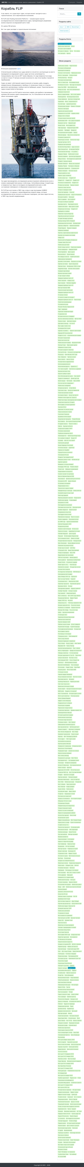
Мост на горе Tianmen (63, 579)
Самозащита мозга (73, 204)
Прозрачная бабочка (63, 598)
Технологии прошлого (64, 827)
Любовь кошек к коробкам (65, 896)
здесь (19, 68)
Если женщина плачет (64, 538)
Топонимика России (63, 454)
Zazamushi (70, 1097)
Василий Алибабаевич (64, 665)
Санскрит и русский (63, 965)
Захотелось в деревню (75, 369)
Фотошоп (72, 879)
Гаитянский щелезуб (63, 443)
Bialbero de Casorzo (73, 946)
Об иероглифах (76, 1089)
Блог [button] (61, 27)
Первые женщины (62, 170)
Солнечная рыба (75, 827)
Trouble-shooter (62, 1097)
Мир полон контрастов (73, 135)
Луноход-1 (61, 662)
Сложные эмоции (62, 447)
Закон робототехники (72, 1049)
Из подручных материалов (65, 571)
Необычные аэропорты (64, 1027)
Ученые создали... (62, 729)
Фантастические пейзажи (64, 753)
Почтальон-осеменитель (64, 182)
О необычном (61, 972)
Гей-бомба (69, 380)
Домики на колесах (73, 750)
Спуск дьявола (62, 559)
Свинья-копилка (74, 980)
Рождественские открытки (65, 540)
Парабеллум (70, 1008)
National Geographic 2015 (64, 524)
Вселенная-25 (71, 851)
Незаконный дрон (71, 593)
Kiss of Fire (69, 1020)
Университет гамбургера (64, 746)
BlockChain (75, 27)
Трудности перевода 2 (64, 378)
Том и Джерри (75, 665)
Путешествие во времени (64, 1089)
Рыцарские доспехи (63, 526)
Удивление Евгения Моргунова (66, 617)
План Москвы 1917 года (71, 354)
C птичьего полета (63, 672)
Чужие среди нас (76, 1113)
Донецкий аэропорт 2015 (64, 908)
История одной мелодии (73, 1123)
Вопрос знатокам (62, 851)
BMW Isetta (61, 691)
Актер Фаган (72, 388)
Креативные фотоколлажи (65, 223)
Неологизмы (77, 299)
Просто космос (75, 517)
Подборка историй (73, 848)
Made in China (61, 987)
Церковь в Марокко (63, 225)
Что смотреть (61, 53)
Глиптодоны (61, 953)
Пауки (71, 1006)
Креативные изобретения (73, 559)
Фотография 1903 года (64, 934)
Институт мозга (77, 676)
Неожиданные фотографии (65, 574)
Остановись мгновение (64, 483)
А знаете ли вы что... (63, 824)
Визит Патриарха (74, 1140)
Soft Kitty (72, 548)
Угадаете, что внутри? (70, 691)
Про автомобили (62, 834)
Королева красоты (63, 679)
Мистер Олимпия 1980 (64, 287)
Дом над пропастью (63, 727)
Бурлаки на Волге (67, 426)
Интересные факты (63, 388)
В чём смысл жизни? (63, 548)
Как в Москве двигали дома (65, 376)
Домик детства (75, 378)
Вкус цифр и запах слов (64, 326)
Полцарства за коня (75, 567)
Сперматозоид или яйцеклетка (66, 805)
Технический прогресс (64, 1101)
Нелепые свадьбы (71, 283)
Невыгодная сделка (72, 345)
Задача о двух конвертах (64, 175)
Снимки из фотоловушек (64, 528)
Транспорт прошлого (63, 583)
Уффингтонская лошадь (64, 1094)
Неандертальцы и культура (65, 490)
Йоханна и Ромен (62, 1149)
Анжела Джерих (62, 889)
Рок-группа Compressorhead (73, 421)
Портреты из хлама (76, 261)
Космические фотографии (74, 335)
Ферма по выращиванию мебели (66, 813)
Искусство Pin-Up (62, 894)
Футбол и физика (76, 944)
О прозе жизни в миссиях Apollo (66, 118)
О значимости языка (63, 913)
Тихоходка (61, 762)
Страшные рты (75, 168)
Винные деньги (73, 557)
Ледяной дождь (62, 946)
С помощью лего (62, 614)
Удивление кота (62, 1109)
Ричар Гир (60, 975)
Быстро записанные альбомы (66, 318)
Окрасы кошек (62, 321)
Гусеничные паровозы (63, 710)
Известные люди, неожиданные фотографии (69, 400)
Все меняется (73, 937)
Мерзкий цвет (72, 123)
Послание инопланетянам (64, 80)
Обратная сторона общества (65, 213)
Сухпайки (60, 440)
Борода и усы (74, 999)
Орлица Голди (62, 345)
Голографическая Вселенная (65, 629)
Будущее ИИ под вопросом (65, 333)
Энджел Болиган (75, 607)
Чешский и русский (72, 1042)
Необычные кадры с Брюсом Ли (66, 906)
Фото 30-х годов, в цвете (73, 872)
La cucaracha (61, 1118)
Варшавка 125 (61, 645)
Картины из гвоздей (69, 774)
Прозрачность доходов (64, 758)
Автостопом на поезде (64, 1044)
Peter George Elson (63, 149)
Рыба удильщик (62, 1070)
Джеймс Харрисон (63, 509)
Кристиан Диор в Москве (64, 982)
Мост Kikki (60, 781)
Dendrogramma (62, 96)
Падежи (74, 970)
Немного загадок (62, 968)
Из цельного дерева (71, 562)
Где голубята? (71, 199)
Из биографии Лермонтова (71, 536)
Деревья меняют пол (76, 710)
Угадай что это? (62, 335)
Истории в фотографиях (64, 48)
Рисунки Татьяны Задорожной (66, 306)
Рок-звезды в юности (63, 256)
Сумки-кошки (74, 734)
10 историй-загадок (76, 798)
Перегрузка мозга (76, 73)
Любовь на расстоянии (64, 624)
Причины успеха (62, 1058)
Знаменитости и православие (66, 877)
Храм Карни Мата (62, 1018)
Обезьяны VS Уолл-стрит (64, 801)
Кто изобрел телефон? (64, 438)
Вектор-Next (78, 318)
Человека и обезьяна (73, 166)
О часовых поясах (63, 295)
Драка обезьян (72, 481)
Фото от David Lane (63, 82)
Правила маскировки (63, 1092)
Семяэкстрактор (71, 996)
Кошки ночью (61, 125)
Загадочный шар (75, 934)
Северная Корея (73, 249)
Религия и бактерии (63, 108)
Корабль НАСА (75, 113)
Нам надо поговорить (75, 84)
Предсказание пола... (63, 485)
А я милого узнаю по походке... (66, 297)
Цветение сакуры (71, 321)
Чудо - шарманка (62, 309)
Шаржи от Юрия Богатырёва (65, 841)
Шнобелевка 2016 (62, 120)
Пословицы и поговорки (64, 633)
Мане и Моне (72, 791)
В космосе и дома (63, 856)
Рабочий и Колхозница (69, 1142)
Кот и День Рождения (74, 120)
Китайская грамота (76, 1082)
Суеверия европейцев (63, 271)
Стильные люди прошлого (65, 719)
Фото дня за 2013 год (63, 1087)
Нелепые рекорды (63, 832)
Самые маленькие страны (65, 411)
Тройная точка (68, 920)
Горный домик (62, 669)
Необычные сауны (69, 781)
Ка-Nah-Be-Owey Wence (64, 147)
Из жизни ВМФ (62, 1156)
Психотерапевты (62, 252)
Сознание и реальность (64, 137)
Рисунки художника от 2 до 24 (66, 655)
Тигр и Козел (61, 643)
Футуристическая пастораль (74, 688)
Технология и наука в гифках (65, 488)
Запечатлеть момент (63, 567)
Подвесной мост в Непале (65, 703)
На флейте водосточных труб (66, 493)
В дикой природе (75, 626)
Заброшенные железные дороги (66, 724)
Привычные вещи (62, 956)
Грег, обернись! (62, 357)
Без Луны (60, 858)
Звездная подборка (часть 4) (65, 278)
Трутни (68, 987)
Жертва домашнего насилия (65, 497)
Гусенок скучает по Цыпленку (66, 474)
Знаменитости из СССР (64, 113)
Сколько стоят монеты (64, 73)
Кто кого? (72, 323)
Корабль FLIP (71, 968)
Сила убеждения (69, 975)
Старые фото (77, 497)
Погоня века (61, 667)
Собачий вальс (73, 1025)
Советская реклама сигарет (65, 392)
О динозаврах (73, 500)
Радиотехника (73, 65)
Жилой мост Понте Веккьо (65, 748)
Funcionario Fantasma (63, 414)
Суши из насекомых (75, 822)
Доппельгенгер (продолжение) (66, 989)
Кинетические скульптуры (65, 717)
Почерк (71, 992)
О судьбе (60, 1130)
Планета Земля (74, 466)
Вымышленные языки (63, 977)
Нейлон (60, 426)
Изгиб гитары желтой (64, 247)
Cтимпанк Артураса (63, 867)
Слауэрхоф (78, 781)
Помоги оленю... (73, 423)
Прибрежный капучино (64, 194)
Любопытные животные (64, 619)
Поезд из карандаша (63, 552)
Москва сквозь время (73, 268)
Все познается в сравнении (65, 915)
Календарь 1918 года (63, 466)
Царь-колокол (75, 147)
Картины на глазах (63, 263)
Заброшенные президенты (65, 259)
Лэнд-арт (60, 536)
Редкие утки (73, 1078)
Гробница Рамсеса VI (63, 681)
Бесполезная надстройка (64, 1128)
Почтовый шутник (62, 958)
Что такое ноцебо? (63, 369)
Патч (59, 951)
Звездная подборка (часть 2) (65, 292)
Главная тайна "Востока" (64, 242)
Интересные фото (76, 746)
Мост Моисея (61, 786)
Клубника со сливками (64, 607)
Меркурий (69, 875)
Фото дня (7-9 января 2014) (65, 1068)
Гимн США (76, 1032)
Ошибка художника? (63, 1078)
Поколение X (61, 478)
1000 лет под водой (63, 557)
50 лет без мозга (75, 770)
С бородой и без (62, 550)
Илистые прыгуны (76, 1044)
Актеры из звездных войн (64, 189)
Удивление (61, 101)
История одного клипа (75, 693)
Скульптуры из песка (63, 139)
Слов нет (71, 192)
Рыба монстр (69, 789)
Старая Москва (76, 419)
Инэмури (60, 1111)
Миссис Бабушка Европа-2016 (66, 476)
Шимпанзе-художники (70, 1111)
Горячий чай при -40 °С (64, 142)
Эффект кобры (74, 1092)
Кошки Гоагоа (61, 562)
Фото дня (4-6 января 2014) (65, 1075)
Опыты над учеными (63, 638)
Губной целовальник (63, 980)
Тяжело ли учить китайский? (65, 810)
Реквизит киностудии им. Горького (67, 397)
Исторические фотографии (65, 132)
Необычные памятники (64, 46)
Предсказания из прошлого (65, 471)
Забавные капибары (63, 230)
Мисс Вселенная (62, 543)
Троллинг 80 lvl (62, 407)
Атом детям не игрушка (64, 884)
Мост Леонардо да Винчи (70, 736)
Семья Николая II (77, 951)
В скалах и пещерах (71, 953)
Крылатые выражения (68, 612)
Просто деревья (62, 199)
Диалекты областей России (65, 891)
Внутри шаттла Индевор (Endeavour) (67, 240)
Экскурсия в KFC (62, 481)
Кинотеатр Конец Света (64, 930)
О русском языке (75, 605)
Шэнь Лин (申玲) (62, 87)
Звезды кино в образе (64, 115)
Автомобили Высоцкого (64, 970)
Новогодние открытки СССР (65, 1030)
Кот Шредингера (62, 1073)
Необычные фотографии (64, 342)
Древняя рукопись (71, 104)
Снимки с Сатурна (75, 106)
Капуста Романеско (76, 194)
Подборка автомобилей (64, 144)
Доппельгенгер (62, 1008)
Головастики (77, 629)
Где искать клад (62, 390)
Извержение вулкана (63, 1006)
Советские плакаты (76, 247)
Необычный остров (73, 154)
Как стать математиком (73, 89)
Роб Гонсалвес (62, 872)
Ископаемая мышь (74, 82)
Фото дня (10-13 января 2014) (66, 1063)
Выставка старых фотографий (66, 1144)
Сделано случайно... (63, 330)
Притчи (68, 53)
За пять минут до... (63, 178)
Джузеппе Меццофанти (64, 1082)
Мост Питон (74, 758)
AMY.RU (4, 2)
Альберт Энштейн (62, 591)
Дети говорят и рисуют (73, 1125)
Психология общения (63, 999)
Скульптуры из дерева (64, 705)
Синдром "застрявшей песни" (65, 457)
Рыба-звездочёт (73, 636)
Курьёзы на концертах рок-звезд (66, 235)
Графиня (72, 965)
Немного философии (75, 330)
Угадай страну (69, 667)
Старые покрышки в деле (64, 808)
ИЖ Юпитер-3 (77, 571)
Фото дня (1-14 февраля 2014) (66, 1054)
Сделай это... (74, 366)
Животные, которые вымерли (66, 925)
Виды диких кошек (74, 206)
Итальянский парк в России (65, 1147)
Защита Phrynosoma (63, 1116)
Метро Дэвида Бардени (64, 698)
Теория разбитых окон (64, 173)
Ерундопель (61, 846)
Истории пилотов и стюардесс (66, 316)
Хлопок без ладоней (63, 815)
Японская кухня (77, 507)
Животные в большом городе (66, 686)
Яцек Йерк (77, 667)
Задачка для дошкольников (65, 111)
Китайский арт (75, 459)
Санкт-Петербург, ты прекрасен (66, 1152)
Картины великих (62, 777)
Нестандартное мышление (65, 505)
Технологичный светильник (65, 290)
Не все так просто (73, 395)
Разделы (79, 2)
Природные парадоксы (64, 168)
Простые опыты (62, 922)
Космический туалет (63, 817)
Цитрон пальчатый (63, 657)
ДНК (64, 887)
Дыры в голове (75, 1101)
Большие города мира (64, 337)
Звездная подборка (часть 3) (65, 285)
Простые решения (63, 992)
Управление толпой (70, 793)
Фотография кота (70, 125)
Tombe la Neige (73, 1120)
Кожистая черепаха (63, 192)
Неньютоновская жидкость (65, 941)
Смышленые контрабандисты (66, 1080)
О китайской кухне (63, 304)
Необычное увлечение (64, 910)
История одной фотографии (65, 715)
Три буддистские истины (64, 514)
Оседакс (60, 774)
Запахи (75, 132)
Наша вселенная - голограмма (66, 839)
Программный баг (73, 956)
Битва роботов (77, 490)
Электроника (64, 31)
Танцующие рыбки (63, 1099)
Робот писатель (62, 280)
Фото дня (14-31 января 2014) (66, 1056)
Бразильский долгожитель (73, 478)
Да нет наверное (75, 624)
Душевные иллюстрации (64, 416)
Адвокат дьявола (62, 462)
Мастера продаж (62, 1013)
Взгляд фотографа (63, 1025)
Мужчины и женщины (74, 729)
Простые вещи (71, 1058)
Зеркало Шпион (73, 882)
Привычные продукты (75, 863)
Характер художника (63, 937)
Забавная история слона (64, 347)
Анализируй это (62, 435)
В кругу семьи (69, 643)
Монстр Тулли (70, 359)
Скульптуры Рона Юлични (65, 963)
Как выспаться (62, 254)
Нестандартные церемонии (74, 158)
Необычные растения (63, 244)
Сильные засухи (73, 170)
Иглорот (70, 77)
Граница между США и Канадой (66, 221)
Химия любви (74, 994)
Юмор (72, 46)
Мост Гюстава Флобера (75, 772)
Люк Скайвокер (62, 844)
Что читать (77, 51)
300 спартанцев (73, 829)
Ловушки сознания (63, 1023)
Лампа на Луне (71, 844)
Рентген (76, 865)
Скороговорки (70, 254)
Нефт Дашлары (62, 127)
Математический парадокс (74, 1061)
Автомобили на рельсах (64, 741)
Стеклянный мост (62, 581)
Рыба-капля (61, 865)
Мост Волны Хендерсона (64, 731)
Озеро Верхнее (62, 1061)
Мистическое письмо (74, 856)
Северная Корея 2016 (72, 127)
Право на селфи (75, 538)
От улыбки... (75, 151)
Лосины (70, 586)
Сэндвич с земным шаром (65, 161)
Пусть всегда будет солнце (65, 1032)
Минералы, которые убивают (65, 464)
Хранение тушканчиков (64, 734)
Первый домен (62, 1123)
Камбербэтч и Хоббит (63, 211)
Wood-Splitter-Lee (72, 87)
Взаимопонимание (74, 225)
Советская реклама (63, 1015)
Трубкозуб (74, 1094)
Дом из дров (72, 533)
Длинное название (63, 156)
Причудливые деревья (64, 588)
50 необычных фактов (75, 1001)
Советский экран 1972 (73, 949)
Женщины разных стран (64, 459)
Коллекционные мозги (73, 96)
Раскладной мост (62, 760)
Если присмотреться (75, 765)
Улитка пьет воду (74, 139)
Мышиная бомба (76, 342)
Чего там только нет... (64, 684)
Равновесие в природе (64, 517)
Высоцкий (74, 1011)
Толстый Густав (62, 352)
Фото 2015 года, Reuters (74, 595)
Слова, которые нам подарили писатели (68, 1106)
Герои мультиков (71, 784)
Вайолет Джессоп (71, 972)
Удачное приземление (72, 521)
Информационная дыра (64, 984)
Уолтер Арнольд (62, 77)
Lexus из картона (75, 779)
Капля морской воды (75, 1104)
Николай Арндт (62, 949)
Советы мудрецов (63, 519)
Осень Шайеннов (62, 99)
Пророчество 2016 (73, 581)
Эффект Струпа (72, 853)
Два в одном (71, 252)
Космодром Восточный (64, 328)
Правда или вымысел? (75, 650)
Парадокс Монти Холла (64, 1113)
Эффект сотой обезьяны (64, 700)
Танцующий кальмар (63, 1104)
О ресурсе (71, 2)
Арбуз (59, 612)
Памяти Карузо (74, 1116)
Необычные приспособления (73, 887)
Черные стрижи (74, 185)
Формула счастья (62, 123)
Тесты (71, 51)
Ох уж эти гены (74, 610)
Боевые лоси (71, 280)
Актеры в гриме (72, 591)
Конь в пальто (61, 359)
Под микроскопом (73, 519)
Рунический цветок (75, 583)
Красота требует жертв (64, 373)
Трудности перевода (69, 1004)
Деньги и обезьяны (63, 1001)
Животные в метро (63, 863)
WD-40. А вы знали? (69, 440)
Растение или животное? (64, 796)
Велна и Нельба (77, 1020)
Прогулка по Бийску (63, 1135)
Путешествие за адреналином (66, 361)
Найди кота (61, 237)
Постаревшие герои (73, 760)
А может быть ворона (64, 569)
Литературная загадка (64, 106)
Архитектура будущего (75, 156)
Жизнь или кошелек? (74, 163)
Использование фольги (64, 364)
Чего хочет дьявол (75, 94)
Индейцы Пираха (62, 166)
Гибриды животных (63, 653)
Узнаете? (73, 579)
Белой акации (61, 380)
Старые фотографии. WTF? (65, 428)
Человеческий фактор (64, 1035)
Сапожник (75, 1128)
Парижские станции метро (65, 707)
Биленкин (71, 679)
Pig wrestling (61, 1037)
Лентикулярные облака (71, 662)
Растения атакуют (74, 1015)
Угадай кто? (72, 178)
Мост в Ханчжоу (62, 595)
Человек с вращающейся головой (67, 927)
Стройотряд (67, 858)
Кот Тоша (79, 1111)
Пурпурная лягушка (74, 1023)
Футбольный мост (74, 727)
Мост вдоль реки (70, 739)
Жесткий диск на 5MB (64, 918)
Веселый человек (75, 918)
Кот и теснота (77, 1097)
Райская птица (62, 266)
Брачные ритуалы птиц (64, 371)
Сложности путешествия (74, 352)
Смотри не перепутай (73, 390)
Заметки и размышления (64, 44)
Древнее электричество (64, 1011)
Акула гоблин (61, 789)
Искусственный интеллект (65, 676)
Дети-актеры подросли (64, 901)
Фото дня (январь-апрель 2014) (66, 1039)
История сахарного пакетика (65, 349)
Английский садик (63, 791)
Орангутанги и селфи (63, 822)
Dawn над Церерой (63, 495)
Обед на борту (62, 158)
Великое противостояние (64, 273)
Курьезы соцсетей (63, 1046)
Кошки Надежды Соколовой (65, 445)
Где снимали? (61, 593)
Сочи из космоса (62, 1051)
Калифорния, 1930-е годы (73, 266)
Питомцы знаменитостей (74, 602)
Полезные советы (62, 722)
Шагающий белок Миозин (65, 712)
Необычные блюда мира (74, 435)
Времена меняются (63, 836)
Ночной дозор (72, 1018)
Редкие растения (74, 681)
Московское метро (63, 829)
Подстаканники (75, 977)
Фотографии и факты (63, 631)
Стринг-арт (61, 469)
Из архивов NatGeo (74, 149)
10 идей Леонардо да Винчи (65, 218)
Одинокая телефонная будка (65, 311)
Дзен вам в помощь (63, 323)
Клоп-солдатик (62, 1042)
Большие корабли (63, 197)
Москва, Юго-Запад (63, 610)
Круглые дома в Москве (64, 743)
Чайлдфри (67, 130)
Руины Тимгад (70, 645)
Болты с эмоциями (63, 75)
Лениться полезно (62, 531)
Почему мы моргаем (63, 185)
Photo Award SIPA (71, 669)
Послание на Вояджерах (64, 68)
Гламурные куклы (63, 636)
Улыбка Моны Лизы (63, 1154)
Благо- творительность (71, 101)
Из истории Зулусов (63, 932)
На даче (60, 1142)
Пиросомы (78, 655)
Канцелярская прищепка (64, 419)
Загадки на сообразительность (66, 860)
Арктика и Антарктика (74, 99)
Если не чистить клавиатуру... (66, 383)
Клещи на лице (62, 89)
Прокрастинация (72, 777)
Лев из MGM (76, 380)
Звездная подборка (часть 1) (65, 299)
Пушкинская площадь (63, 626)
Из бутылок (75, 528)
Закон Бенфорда (75, 1035)
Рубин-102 (61, 920)
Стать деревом (62, 875)
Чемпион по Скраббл (63, 450)
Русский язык (61, 104)
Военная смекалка (63, 163)
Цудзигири (71, 447)
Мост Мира (75, 731)
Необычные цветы (76, 884)
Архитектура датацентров (65, 648)
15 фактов (60, 793)
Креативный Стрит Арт (75, 958)
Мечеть (70, 1013)
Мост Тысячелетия (63, 693)
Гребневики (61, 870)
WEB (68, 27)
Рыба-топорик (62, 767)
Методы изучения (72, 834)
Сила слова (73, 815)
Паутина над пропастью (64, 903)
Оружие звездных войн (64, 622)
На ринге (70, 600)
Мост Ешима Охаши (76, 820)
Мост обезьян (61, 784)
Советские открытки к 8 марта (66, 402)
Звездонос (73, 130)
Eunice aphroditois (73, 1046)
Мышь (59, 887)
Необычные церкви (63, 500)
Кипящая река (76, 223)
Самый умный (72, 509)
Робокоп (60, 1004)
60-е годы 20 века (66, 951)
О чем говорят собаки (64, 275)
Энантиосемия (62, 1125)
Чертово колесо (71, 357)
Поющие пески (77, 540)
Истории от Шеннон (63, 51)
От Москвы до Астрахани (64, 939)
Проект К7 (73, 438)
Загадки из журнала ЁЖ (64, 944)
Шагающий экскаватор (64, 70)
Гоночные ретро (75, 696)
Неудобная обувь (62, 268)
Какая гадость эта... (63, 564)
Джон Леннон (61, 1020)
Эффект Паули (73, 598)
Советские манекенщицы (64, 302)
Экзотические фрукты (64, 366)
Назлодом (71, 197)
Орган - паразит (72, 1109)
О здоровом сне (62, 314)
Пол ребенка (73, 1154)
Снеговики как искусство (64, 507)
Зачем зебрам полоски (74, 543)
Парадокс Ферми (62, 154)
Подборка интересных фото (65, 433)
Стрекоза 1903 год (63, 772)
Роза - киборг (76, 648)
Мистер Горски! (62, 848)
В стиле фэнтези (74, 653)
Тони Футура (73, 564)
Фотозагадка (75, 984)
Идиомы (60, 736)
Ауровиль (60, 130)
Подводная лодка (62, 750)
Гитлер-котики (73, 75)
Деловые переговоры (63, 779)
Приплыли (74, 576)
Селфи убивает (70, 786)
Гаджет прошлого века (64, 994)
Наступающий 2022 (63, 660)
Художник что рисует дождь (65, 409)
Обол (78, 1018)
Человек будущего (63, 533)
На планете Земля (63, 395)
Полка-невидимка (63, 249)
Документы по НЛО (63, 502)
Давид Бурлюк (62, 1049)
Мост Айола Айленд (63, 755)
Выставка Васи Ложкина (64, 1066)
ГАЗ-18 (75, 896)
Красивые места (62, 204)
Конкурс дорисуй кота (64, 605)
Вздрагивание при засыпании (65, 555)
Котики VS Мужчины (63, 765)
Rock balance (61, 421)
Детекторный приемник (64, 1137)
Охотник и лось (73, 657)
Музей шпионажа (74, 256)
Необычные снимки (63, 65)
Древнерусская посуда (64, 898)
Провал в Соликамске (64, 798)
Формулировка (68, 1130)
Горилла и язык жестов (64, 187)
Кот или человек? (70, 846)
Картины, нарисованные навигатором (68, 232)
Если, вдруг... (61, 739)
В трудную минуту (63, 423)
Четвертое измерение (70, 762)
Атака (79, 1078)
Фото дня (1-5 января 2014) (65, 1085)
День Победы (75, 901)
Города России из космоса (65, 452)
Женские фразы (62, 135)
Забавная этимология (63, 92)
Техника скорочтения (63, 1140)
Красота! (69, 767)
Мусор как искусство (63, 340)
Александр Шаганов (75, 1132)
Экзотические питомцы (64, 151)
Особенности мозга (63, 84)
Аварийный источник (74, 531)
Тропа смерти (61, 688)
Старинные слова (62, 853)
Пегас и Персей (73, 1099)
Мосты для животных (63, 696)
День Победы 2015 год (64, 576)
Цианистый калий (63, 206)
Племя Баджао (62, 228)
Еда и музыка (61, 283)
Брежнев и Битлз (62, 586)
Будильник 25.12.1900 (63, 770)
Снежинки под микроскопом (65, 545)
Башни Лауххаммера (73, 550)
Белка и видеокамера (63, 94)
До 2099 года (61, 521)
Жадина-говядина (71, 228)
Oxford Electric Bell (76, 903)
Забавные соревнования (71, 469)
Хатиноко (72, 867)
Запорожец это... (62, 602)
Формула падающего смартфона (66, 641)
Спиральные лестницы (64, 209)
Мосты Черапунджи (63, 650)
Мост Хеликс (72, 722)
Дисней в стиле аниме (64, 261)
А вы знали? (77, 376)
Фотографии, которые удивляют (66, 404)
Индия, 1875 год (62, 600)
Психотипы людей (63, 961)
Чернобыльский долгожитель (66, 216)
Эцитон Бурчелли (73, 263)
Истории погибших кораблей (66, 201)
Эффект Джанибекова (64, 820)
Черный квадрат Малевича (65, 674)
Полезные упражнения (64, 431)
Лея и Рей (72, 552)
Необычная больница (63, 879)
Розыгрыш (61, 354)
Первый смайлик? (75, 588)
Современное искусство (64, 512)
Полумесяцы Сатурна (63, 803)
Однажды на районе (63, 1132)
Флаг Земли (78, 643)
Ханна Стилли (72, 832)
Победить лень (69, 865)
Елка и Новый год (74, 660)
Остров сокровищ (63, 882)
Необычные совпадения (64, 385)
